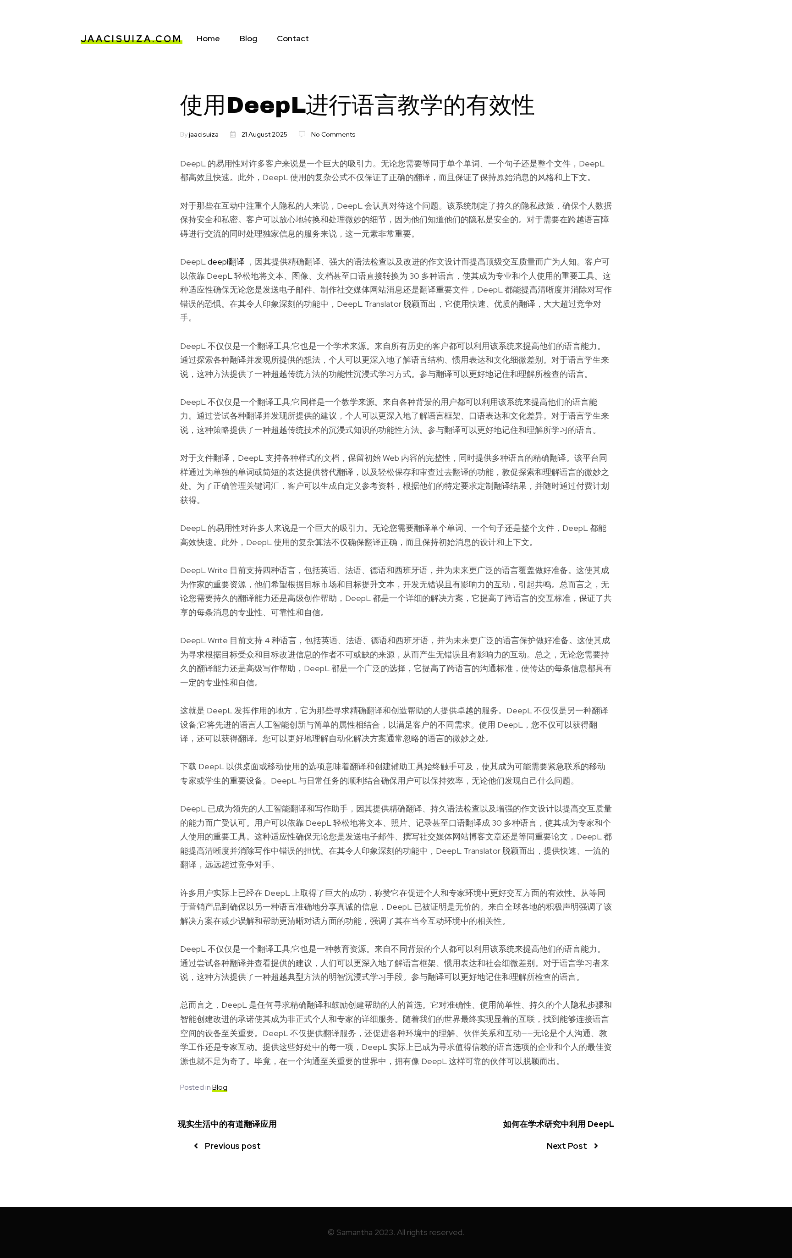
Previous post (233, 1146)
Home (208, 38)
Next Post (567, 1146)
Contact (293, 38)
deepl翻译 (226, 261)
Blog (248, 38)
